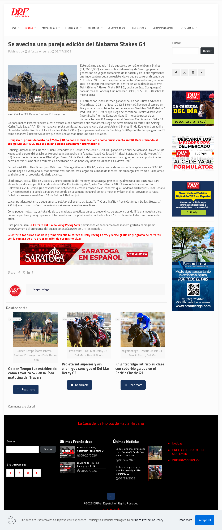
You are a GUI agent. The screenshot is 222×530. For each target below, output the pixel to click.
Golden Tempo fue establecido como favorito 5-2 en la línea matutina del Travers (32, 373)
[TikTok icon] (118, 510)
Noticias (177, 443)
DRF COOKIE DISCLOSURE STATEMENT (188, 452)
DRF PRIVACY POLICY (185, 460)
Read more (185, 520)
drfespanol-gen (37, 51)
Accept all (205, 520)
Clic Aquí (193, 212)
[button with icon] (176, 72)
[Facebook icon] (111, 510)
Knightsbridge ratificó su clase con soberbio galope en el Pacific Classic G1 (139, 368)
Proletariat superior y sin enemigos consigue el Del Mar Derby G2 (85, 368)
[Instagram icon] (114, 510)
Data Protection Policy (149, 520)
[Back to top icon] (111, 496)
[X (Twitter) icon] (104, 510)
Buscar (176, 43)
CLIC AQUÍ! (201, 154)
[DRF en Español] (20, 12)
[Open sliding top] (111, 4)
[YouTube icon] (107, 510)
